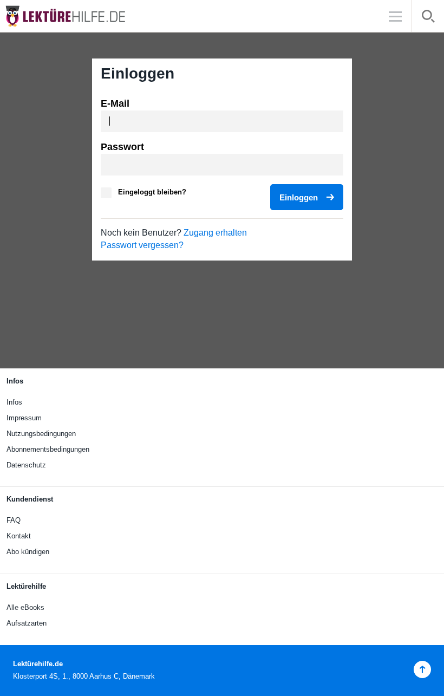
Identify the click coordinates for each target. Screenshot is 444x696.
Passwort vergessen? (142, 245)
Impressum (24, 418)
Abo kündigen (27, 552)
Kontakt (18, 536)
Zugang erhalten (215, 232)
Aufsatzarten (26, 623)
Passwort (122, 146)
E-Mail (115, 103)
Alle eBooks (25, 607)
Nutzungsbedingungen (41, 434)
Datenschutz (26, 465)
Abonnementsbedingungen (47, 449)
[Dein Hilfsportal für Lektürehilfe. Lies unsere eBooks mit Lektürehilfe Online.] (76, 16)
